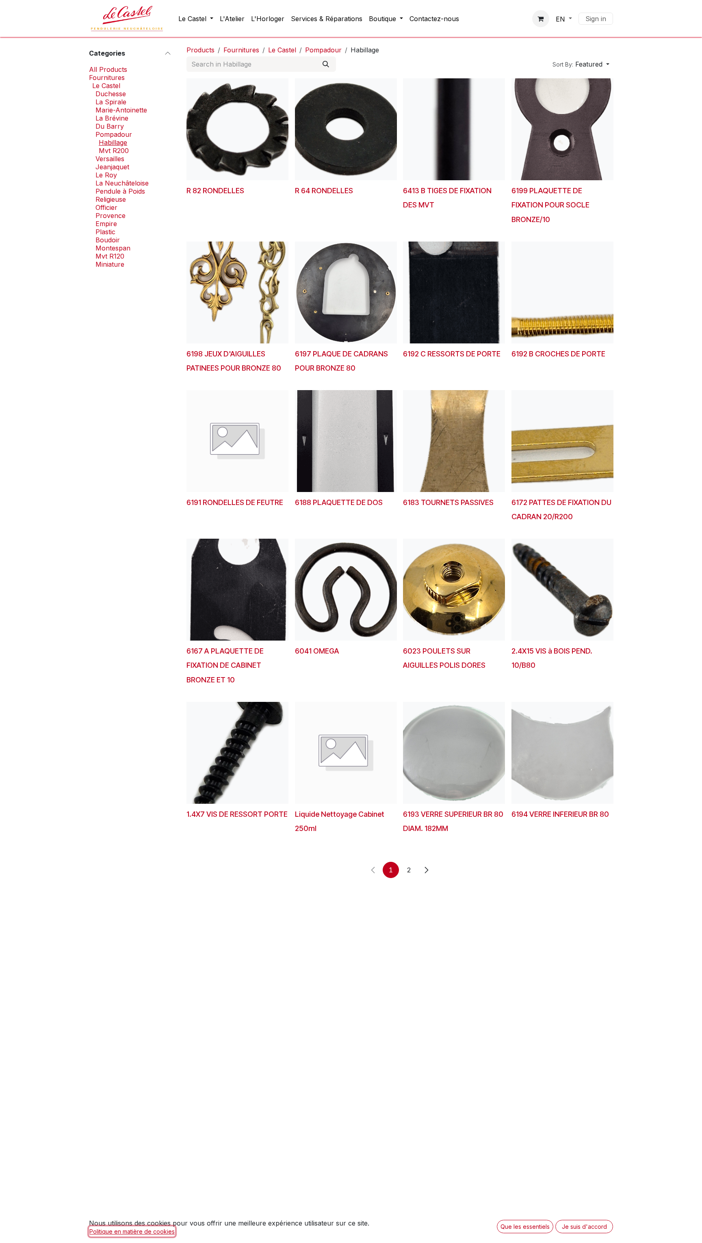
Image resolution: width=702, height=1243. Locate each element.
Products (200, 50)
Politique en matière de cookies (132, 1231)
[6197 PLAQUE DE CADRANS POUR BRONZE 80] (346, 292)
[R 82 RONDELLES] (237, 129)
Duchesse (110, 94)
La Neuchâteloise (122, 183)
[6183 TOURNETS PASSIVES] (454, 441)
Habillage (113, 142)
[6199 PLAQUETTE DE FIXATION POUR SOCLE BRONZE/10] (562, 129)
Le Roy (106, 175)
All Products (108, 69)
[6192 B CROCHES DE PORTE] (562, 292)
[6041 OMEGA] (346, 590)
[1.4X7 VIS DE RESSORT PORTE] (237, 753)
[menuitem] (196, 18)
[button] (581, 64)
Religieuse (110, 199)
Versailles (109, 158)
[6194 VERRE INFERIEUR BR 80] (562, 753)
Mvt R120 (109, 256)
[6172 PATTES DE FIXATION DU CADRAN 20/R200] (562, 441)
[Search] (326, 64)
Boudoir (107, 240)
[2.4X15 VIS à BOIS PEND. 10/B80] (562, 590)
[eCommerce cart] (540, 18)
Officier (106, 207)
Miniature (109, 264)
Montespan (112, 248)
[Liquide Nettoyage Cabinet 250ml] (346, 753)
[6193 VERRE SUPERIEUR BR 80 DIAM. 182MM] (454, 753)
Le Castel (106, 85)
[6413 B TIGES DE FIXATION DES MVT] (454, 129)
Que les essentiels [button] (525, 1226)
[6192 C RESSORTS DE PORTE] (454, 292)
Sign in (595, 19)
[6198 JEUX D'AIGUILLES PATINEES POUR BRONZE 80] (237, 292)
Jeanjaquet (112, 167)
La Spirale (110, 102)
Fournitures (107, 77)
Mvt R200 (114, 150)
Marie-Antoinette (121, 110)
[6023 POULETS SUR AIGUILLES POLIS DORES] (454, 590)
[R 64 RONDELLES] (346, 129)
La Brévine (111, 118)
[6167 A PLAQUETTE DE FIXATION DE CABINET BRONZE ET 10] (237, 590)
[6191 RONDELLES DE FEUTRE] (237, 441)
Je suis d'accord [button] (584, 1226)
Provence (110, 215)
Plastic (105, 232)
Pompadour (113, 134)
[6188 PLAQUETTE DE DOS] (346, 441)
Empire (106, 223)
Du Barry (109, 126)
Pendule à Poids (120, 191)
